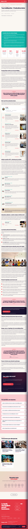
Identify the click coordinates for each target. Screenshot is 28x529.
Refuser (19, 526)
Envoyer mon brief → (5, 389)
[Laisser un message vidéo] (15, 488)
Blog (5, 4)
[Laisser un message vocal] (12, 488)
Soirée (19, 521)
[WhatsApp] (5, 488)
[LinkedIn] (9, 488)
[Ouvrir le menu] (26, 1)
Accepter (23, 526)
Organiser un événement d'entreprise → (5, 519)
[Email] (22, 488)
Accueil (2, 4)
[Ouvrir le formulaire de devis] (19, 488)
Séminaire (15, 521)
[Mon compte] (25, 1)
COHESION (8, 4)
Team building (4, 521)
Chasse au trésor (9, 521)
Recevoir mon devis (6, 311)
